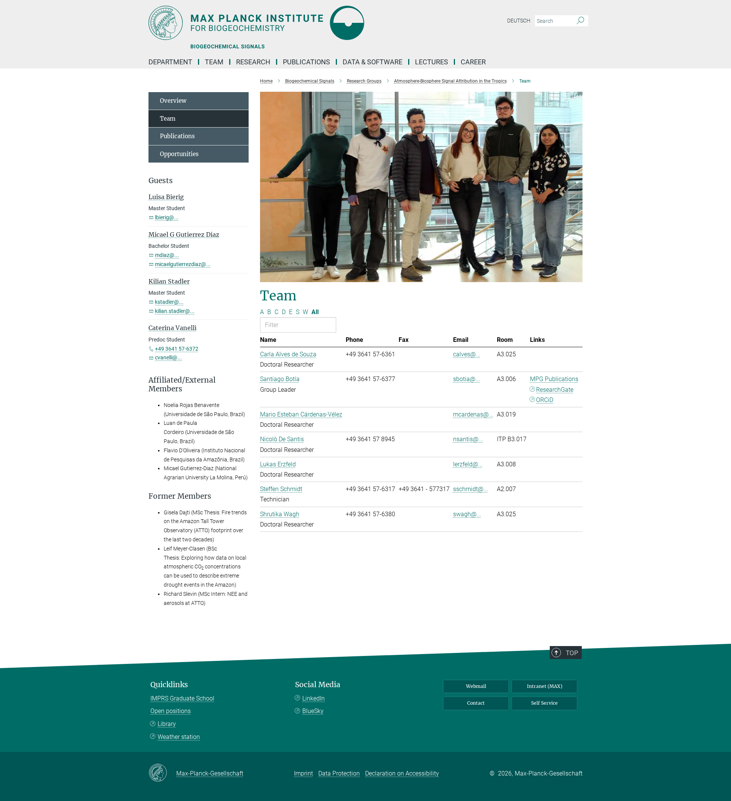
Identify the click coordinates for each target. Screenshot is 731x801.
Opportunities (179, 154)
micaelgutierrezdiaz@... (183, 264)
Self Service (544, 703)
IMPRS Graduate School (182, 698)
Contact (476, 703)
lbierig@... (167, 217)
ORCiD (544, 400)
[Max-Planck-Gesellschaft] (162, 773)
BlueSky (313, 711)
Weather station (179, 736)
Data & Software (372, 62)
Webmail (476, 686)
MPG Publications (554, 379)
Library (167, 724)
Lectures (431, 62)
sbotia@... (466, 379)
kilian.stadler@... (175, 311)
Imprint (303, 773)
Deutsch (518, 21)
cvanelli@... (168, 357)
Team (168, 118)
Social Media (317, 684)
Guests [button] (160, 180)
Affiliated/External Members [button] (181, 384)
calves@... (466, 354)
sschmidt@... (470, 489)
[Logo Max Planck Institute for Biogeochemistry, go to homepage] (291, 23)
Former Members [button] (179, 496)
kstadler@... (169, 302)
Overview (173, 100)
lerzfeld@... (468, 464)
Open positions (170, 711)
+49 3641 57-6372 (176, 349)
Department (170, 62)
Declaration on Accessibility (402, 773)
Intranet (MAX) (544, 686)
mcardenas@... (473, 414)
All (315, 312)
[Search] (580, 21)
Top (572, 653)
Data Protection (339, 773)
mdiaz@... (167, 255)
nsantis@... (468, 439)
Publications (306, 62)
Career (473, 62)
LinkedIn (313, 698)
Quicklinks (169, 684)
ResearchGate (554, 389)
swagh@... (467, 514)
